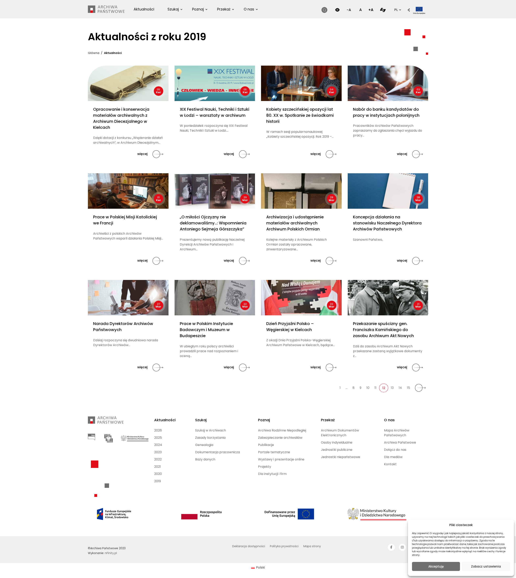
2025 (158, 437)
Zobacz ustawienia (486, 566)
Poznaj (198, 9)
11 (376, 387)
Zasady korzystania (210, 437)
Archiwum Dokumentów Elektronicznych (340, 433)
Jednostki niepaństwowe (340, 457)
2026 (158, 430)
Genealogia (204, 445)
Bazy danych (205, 459)
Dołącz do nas (395, 449)
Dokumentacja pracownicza (217, 452)
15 (408, 387)
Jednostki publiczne (336, 449)
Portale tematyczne (274, 452)
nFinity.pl (111, 553)
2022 (158, 459)
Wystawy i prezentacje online (281, 459)
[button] (408, 10)
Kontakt (390, 464)
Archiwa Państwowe (400, 442)
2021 (157, 466)
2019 (157, 481)
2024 (158, 445)
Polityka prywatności (284, 546)
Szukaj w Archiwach (210, 430)
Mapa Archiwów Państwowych (396, 433)
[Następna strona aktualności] (420, 388)
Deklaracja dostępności (248, 546)
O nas (249, 9)
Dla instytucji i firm (272, 474)
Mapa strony (312, 546)
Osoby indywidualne (336, 442)
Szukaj (173, 9)
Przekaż (223, 9)
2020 (158, 474)
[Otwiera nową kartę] (383, 9)
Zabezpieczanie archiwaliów (280, 437)
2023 (158, 452)
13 (392, 387)
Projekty (264, 466)
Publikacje (266, 445)
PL (397, 9)
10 (367, 387)
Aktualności (144, 9)
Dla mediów (393, 457)
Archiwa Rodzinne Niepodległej (282, 430)
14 (400, 387)
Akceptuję (436, 566)
